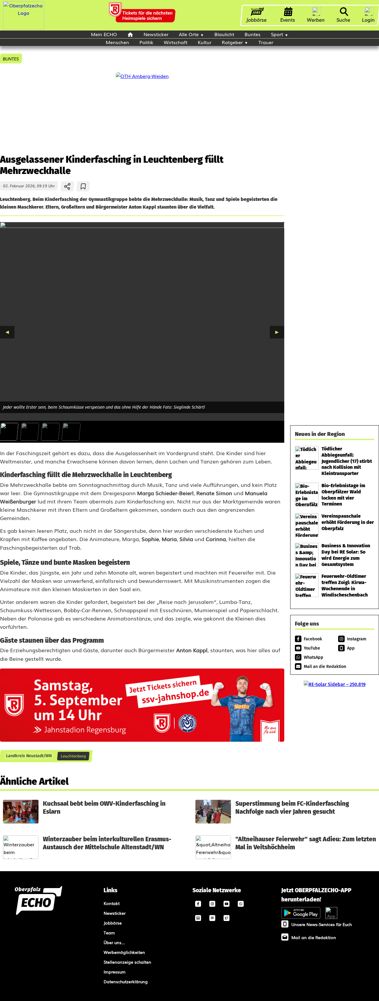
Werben (316, 19)
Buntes (253, 34)
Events (288, 19)
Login (368, 19)
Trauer (265, 42)
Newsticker (156, 34)
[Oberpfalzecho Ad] (142, 15)
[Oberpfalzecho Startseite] (23, 27)
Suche (343, 19)
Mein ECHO (104, 34)
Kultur (204, 42)
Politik (146, 42)
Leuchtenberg (73, 756)
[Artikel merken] (83, 186)
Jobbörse (256, 19)
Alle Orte (189, 34)
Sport (277, 34)
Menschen (117, 42)
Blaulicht (224, 34)
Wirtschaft (175, 42)
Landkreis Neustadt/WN (29, 755)
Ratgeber (232, 42)
